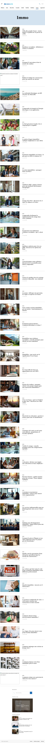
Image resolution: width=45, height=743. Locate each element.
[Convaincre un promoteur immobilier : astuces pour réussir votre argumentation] (9, 494)
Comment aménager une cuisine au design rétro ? (32, 647)
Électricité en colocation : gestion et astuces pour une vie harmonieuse (32, 416)
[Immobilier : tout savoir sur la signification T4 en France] (9, 355)
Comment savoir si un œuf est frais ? (22, 706)
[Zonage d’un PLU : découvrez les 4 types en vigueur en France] (9, 202)
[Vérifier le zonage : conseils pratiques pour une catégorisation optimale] (9, 448)
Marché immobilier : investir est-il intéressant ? (32, 585)
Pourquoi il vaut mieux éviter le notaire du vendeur (31, 63)
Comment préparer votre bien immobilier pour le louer (31, 662)
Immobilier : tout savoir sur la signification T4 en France (31, 355)
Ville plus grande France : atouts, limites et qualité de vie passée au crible (32, 32)
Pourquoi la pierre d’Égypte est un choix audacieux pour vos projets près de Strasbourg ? (32, 539)
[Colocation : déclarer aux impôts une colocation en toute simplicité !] (9, 463)
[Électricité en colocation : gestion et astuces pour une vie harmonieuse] (9, 417)
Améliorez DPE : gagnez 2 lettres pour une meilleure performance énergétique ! (32, 186)
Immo (23, 29)
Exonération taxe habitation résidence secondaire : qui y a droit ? (32, 232)
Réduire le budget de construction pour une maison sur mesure (32, 78)
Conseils (20, 730)
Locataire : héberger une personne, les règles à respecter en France (32, 293)
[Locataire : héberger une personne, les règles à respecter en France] (9, 294)
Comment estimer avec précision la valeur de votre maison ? (32, 678)
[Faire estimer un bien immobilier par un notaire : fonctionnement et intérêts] (9, 309)
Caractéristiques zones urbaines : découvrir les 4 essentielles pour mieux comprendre (32, 263)
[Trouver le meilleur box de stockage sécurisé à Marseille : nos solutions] (9, 279)
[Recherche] (40, 4)
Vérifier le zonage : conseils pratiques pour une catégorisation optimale (32, 447)
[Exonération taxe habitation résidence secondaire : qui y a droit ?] (9, 232)
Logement (20, 717)
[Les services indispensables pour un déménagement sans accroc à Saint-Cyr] (9, 509)
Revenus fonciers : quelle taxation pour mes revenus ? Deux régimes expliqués (32, 478)
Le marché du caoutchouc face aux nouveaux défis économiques (25, 725)
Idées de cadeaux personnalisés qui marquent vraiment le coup (25, 719)
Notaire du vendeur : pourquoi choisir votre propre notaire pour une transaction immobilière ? (32, 386)
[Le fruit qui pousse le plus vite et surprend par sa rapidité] (9, 125)
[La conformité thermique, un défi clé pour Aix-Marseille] (9, 94)
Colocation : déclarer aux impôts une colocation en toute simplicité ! (32, 462)
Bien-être (22, 704)
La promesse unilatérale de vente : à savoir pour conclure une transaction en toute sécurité (32, 601)
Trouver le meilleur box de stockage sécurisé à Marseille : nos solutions (32, 278)
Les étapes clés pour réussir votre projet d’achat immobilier (32, 632)
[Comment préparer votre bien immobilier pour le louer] (9, 663)
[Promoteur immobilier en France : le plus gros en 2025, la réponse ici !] (9, 155)
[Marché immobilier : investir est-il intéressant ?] (9, 586)
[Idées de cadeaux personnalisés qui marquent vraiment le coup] (15, 718)
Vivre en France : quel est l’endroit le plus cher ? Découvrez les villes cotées (32, 401)
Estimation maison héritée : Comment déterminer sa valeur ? (31, 324)
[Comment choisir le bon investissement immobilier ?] (9, 617)
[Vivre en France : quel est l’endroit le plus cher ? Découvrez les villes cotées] (9, 401)
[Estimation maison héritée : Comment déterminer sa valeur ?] (9, 325)
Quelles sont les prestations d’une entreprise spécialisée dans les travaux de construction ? (32, 555)
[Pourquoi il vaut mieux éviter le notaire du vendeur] (9, 63)
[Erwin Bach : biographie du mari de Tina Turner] (15, 731)
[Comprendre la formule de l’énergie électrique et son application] (9, 109)
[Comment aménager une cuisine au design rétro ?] (9, 647)
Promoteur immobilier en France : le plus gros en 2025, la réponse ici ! (33, 155)
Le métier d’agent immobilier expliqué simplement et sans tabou (32, 140)
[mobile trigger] (2, 4)
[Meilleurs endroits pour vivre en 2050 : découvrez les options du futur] (9, 248)
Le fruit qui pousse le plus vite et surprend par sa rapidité (32, 124)
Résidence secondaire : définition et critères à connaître (32, 47)
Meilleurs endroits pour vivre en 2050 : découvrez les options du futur (31, 247)
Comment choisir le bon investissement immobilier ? (30, 616)
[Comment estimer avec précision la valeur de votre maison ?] (9, 678)
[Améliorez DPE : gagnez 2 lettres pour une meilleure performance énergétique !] (9, 186)
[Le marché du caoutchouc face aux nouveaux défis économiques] (15, 725)
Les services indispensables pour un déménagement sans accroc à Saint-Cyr (32, 509)
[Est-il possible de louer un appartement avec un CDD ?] (9, 371)
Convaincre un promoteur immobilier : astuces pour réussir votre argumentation (32, 493)
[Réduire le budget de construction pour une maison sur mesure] (9, 79)
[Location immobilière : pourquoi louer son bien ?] (9, 171)
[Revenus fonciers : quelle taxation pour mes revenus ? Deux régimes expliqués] (9, 478)
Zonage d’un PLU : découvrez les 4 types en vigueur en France (32, 201)
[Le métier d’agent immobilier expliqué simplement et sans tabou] (9, 140)
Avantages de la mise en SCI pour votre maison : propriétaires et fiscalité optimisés (32, 432)
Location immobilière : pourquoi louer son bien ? (31, 170)
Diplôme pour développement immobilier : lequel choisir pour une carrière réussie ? (33, 524)
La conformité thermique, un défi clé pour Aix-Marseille (32, 94)
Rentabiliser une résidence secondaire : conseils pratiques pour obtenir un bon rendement (32, 339)
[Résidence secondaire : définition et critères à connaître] (9, 48)
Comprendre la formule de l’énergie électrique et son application (32, 109)
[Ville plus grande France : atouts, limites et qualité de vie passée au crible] (9, 33)
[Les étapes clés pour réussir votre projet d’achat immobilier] (9, 632)
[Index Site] (8, 4)
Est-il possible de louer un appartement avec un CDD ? (30, 370)
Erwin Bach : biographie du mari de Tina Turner (25, 732)
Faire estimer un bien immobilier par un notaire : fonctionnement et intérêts (32, 309)
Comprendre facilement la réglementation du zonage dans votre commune (31, 216)
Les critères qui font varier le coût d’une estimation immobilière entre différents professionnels (32, 570)
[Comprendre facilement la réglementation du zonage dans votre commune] (9, 217)
